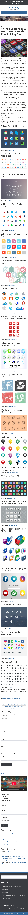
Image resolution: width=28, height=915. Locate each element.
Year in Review (5, 836)
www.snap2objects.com (13, 371)
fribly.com (10, 433)
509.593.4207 (8, 1)
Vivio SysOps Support (5, 773)
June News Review (6, 844)
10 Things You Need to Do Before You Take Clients (14, 704)
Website (3, 746)
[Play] (2, 789)
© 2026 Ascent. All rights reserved (8, 913)
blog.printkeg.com (12, 406)
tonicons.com (11, 171)
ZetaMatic (22, 913)
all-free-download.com (13, 472)
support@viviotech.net (18, 1)
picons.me (10, 687)
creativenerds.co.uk (12, 339)
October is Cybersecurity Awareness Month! (12, 833)
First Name (3, 802)
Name (3, 732)
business (4, 698)
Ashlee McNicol (8, 37)
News (3, 696)
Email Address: (4, 817)
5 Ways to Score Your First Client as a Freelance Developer (14, 707)
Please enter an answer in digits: (9, 753)
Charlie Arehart (5, 858)
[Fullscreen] (25, 789)
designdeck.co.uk (12, 257)
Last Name (3, 810)
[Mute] (23, 789)
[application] (14, 783)
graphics (8, 698)
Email (2, 739)
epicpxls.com (11, 658)
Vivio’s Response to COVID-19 (17, 854)
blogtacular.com (11, 285)
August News (5, 839)
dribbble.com (11, 150)
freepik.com (10, 601)
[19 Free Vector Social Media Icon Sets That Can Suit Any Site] (14, 47)
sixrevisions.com (11, 565)
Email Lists (3, 796)
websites (18, 698)
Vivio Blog (14, 7)
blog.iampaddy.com (12, 313)
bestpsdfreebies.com (12, 498)
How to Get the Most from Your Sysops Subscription (13, 841)
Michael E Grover (6, 854)
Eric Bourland (5, 856)
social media (13, 698)
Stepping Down (9, 851)
